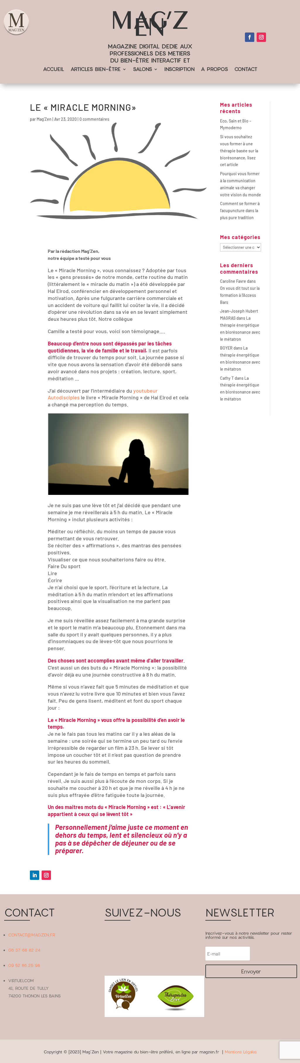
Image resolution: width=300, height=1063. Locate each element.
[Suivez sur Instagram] (261, 37)
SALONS (142, 69)
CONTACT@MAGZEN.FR (31, 934)
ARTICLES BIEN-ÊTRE (96, 69)
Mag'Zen (44, 119)
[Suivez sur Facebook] (249, 37)
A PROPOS (214, 69)
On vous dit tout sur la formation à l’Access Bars (240, 295)
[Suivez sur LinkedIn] (34, 875)
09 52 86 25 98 (24, 965)
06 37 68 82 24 (24, 950)
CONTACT (245, 69)
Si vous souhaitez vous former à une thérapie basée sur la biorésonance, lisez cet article (239, 150)
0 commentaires (94, 119)
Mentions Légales (241, 1051)
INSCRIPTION (179, 69)
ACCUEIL (53, 69)
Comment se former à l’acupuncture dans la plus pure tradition (240, 210)
